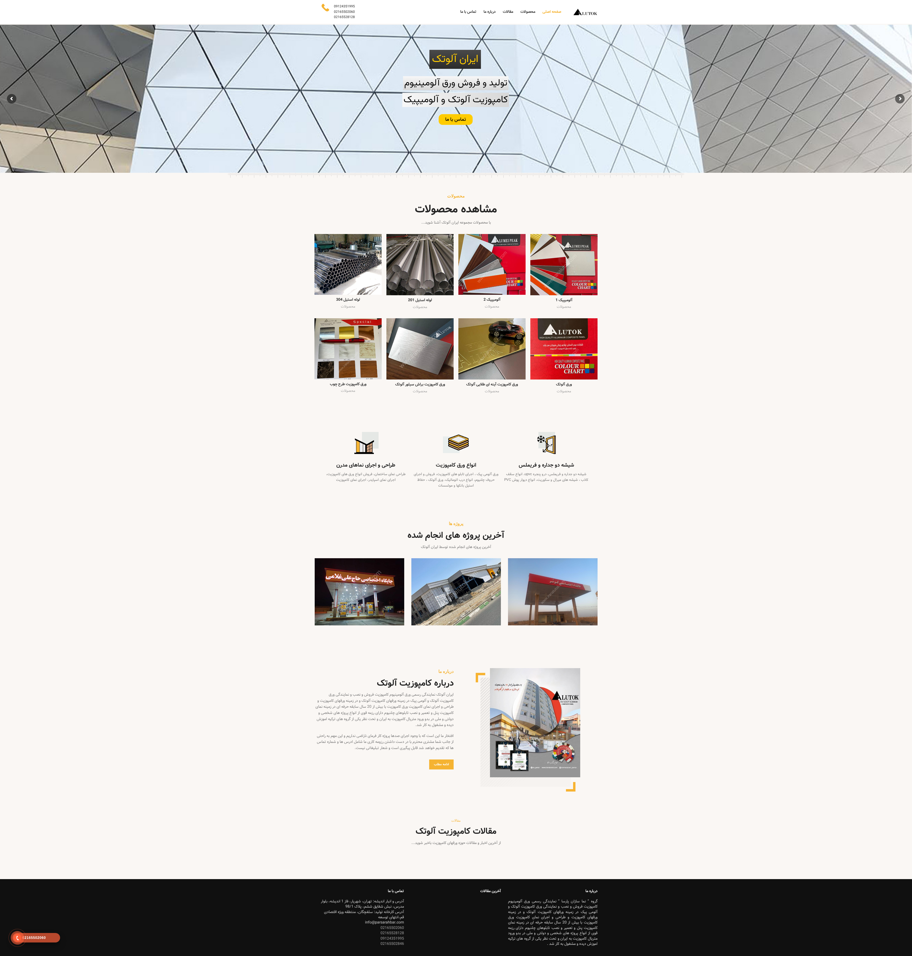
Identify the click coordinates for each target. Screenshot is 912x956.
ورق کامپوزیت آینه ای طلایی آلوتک (492, 384)
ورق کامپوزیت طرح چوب (348, 384)
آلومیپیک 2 (492, 300)
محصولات (564, 307)
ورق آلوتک (564, 384)
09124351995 (392, 939)
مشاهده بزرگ (511, 561)
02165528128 (455, 96)
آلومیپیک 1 (564, 300)
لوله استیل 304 (348, 300)
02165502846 (392, 944)
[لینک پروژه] (553, 591)
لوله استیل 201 (420, 300)
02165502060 (455, 80)
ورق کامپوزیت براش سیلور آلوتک (420, 384)
